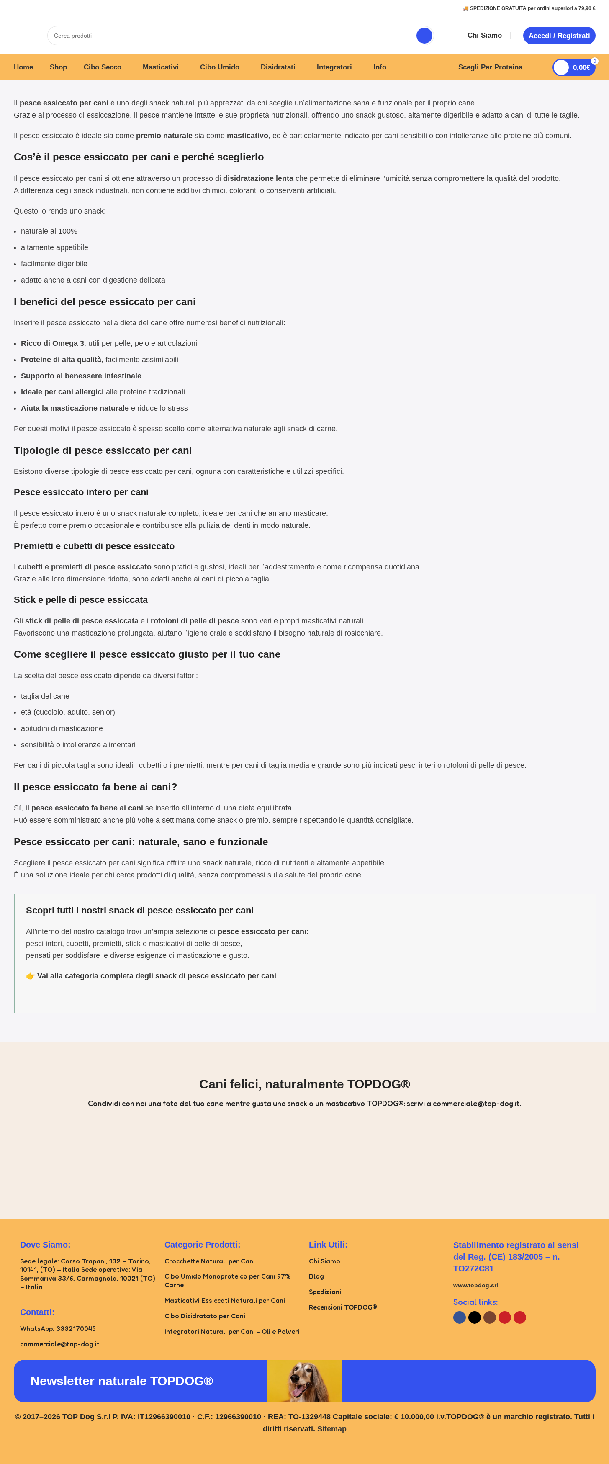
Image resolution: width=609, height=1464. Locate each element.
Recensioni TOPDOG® (343, 1307)
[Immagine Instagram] (39, 1162)
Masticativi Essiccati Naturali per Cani (224, 1300)
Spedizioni (325, 1291)
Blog (316, 1276)
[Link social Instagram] (489, 1317)
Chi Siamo (324, 1261)
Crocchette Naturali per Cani (209, 1261)
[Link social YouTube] (505, 1317)
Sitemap (332, 1429)
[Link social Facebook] (459, 1317)
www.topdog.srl (475, 1285)
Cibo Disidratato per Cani (204, 1316)
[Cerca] (424, 36)
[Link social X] (474, 1317)
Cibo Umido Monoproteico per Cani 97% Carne (227, 1280)
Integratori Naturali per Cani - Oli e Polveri (232, 1331)
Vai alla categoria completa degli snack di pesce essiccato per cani (156, 976)
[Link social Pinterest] (520, 1317)
